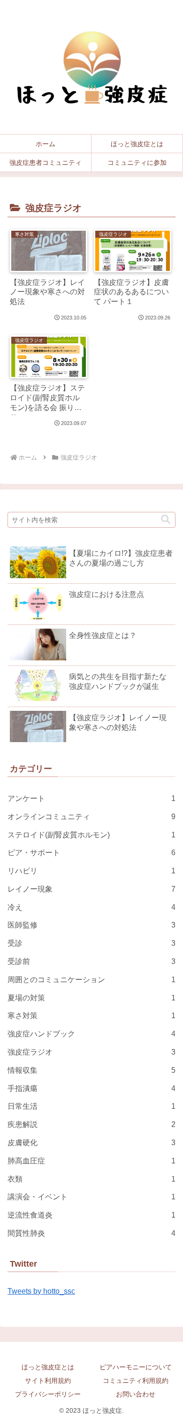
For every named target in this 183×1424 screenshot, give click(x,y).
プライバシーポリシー (48, 1394)
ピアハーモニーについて (135, 1367)
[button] (165, 519)
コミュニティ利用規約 (135, 1380)
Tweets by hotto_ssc (41, 1291)
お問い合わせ (135, 1394)
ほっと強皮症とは (48, 1367)
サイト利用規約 (48, 1380)
